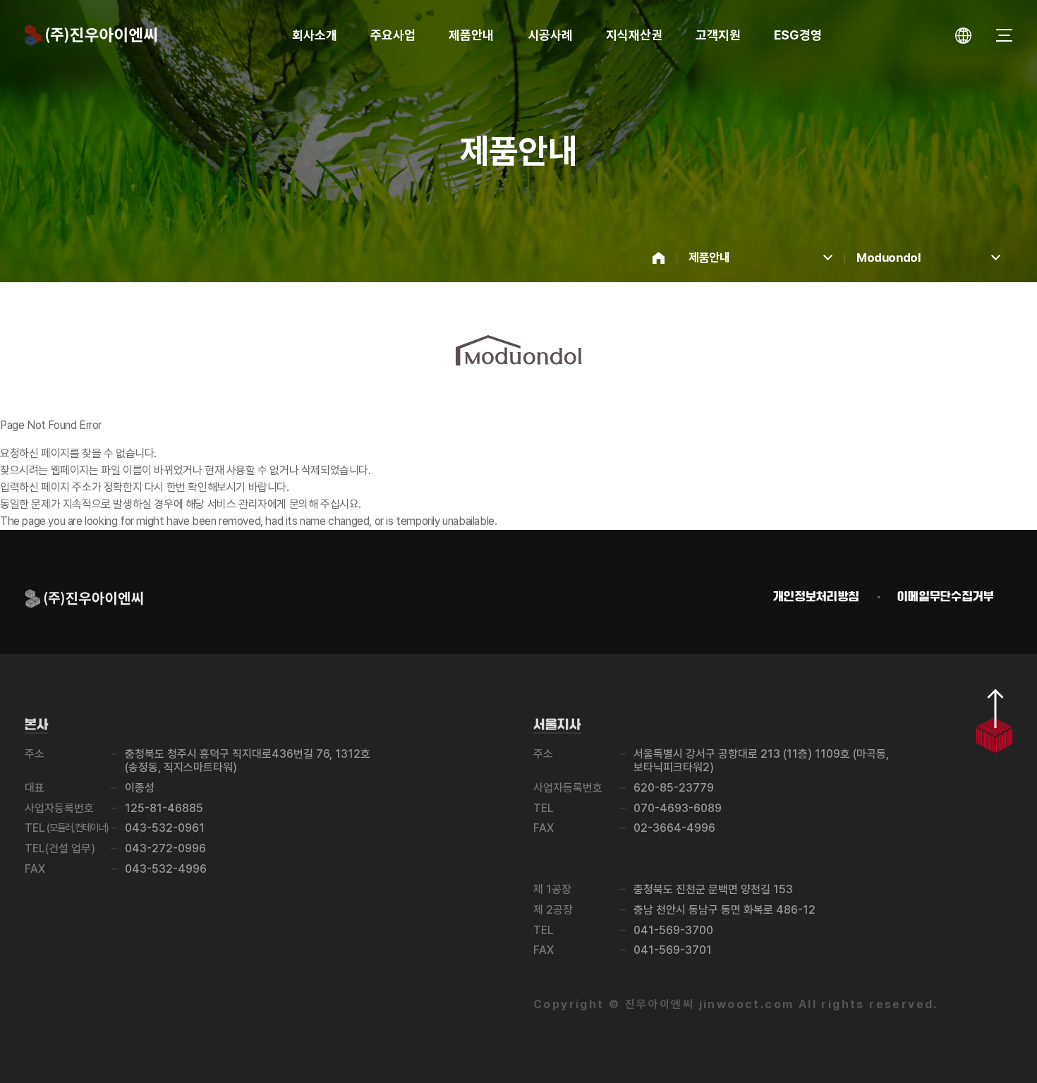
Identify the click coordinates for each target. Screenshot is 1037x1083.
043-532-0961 (165, 828)
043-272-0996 (165, 848)
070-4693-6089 (677, 808)
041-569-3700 (673, 930)
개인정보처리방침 (816, 597)
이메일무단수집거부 (945, 597)
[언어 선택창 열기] (963, 36)
